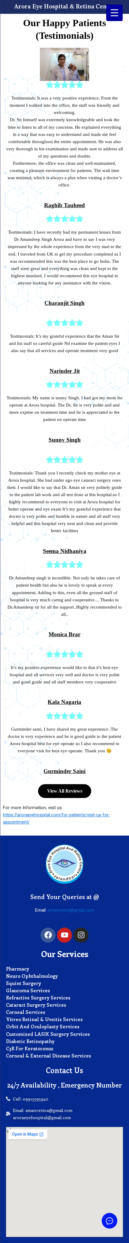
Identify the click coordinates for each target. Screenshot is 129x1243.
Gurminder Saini (65, 771)
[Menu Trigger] (114, 13)
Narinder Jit (65, 371)
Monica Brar (64, 634)
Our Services (64, 953)
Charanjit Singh (64, 303)
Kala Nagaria (64, 702)
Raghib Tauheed (64, 205)
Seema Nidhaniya (64, 551)
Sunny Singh (65, 440)
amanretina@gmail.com (71, 910)
